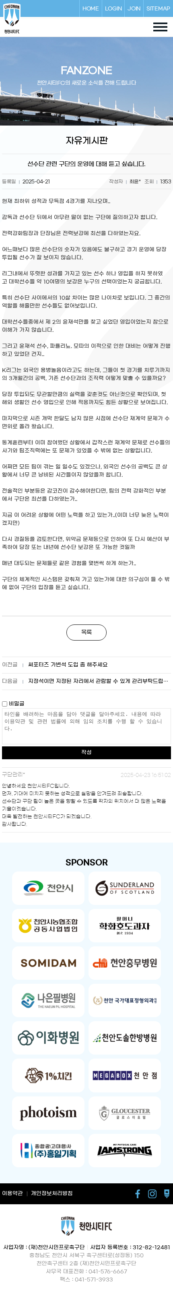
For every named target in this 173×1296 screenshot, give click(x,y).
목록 (86, 632)
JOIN (134, 8)
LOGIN (113, 8)
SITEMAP (158, 8)
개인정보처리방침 (52, 1193)
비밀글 (16, 704)
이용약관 (12, 1193)
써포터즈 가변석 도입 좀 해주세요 (68, 665)
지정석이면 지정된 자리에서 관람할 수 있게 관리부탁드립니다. (99, 681)
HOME (90, 8)
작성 (86, 752)
